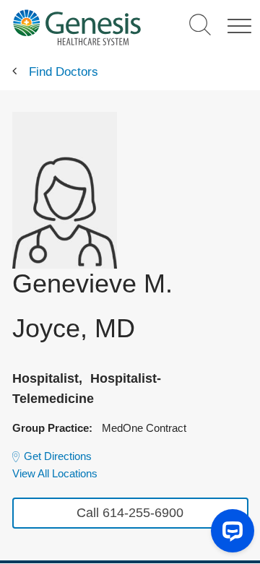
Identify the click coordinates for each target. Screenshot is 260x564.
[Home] (76, 27)
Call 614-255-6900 (130, 513)
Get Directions (58, 456)
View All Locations (55, 473)
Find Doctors (63, 72)
